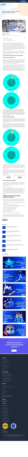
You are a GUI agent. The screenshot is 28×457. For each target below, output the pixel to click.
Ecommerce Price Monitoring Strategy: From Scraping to (15, 244)
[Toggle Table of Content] (24, 38)
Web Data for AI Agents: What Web (11, 226)
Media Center (4, 392)
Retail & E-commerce (5, 359)
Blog (17, 35)
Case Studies (4, 391)
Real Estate (4, 368)
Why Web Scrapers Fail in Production (7, 386)
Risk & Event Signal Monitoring (6, 378)
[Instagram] (18, 355)
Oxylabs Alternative (5, 408)
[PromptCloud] (3, 4)
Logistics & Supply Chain (6, 367)
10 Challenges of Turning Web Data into (12, 249)
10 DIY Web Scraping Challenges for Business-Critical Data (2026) (11, 323)
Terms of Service (11, 439)
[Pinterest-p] (15, 355)
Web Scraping (7, 9)
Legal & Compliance (5, 365)
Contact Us (14, 350)
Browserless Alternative (5, 421)
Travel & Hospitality (5, 370)
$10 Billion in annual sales (9, 49)
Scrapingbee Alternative (6, 418)
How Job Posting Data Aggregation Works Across (13, 235)
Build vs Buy (4, 385)
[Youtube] (21, 355)
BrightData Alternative (5, 405)
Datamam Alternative (5, 412)
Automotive (4, 364)
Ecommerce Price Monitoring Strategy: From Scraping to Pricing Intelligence (12, 296)
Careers (3, 389)
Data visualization (13, 65)
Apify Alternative (4, 409)
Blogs (3, 394)
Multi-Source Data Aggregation (7, 375)
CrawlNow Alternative (5, 414)
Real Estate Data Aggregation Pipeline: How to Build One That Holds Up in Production (13, 269)
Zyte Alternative (4, 406)
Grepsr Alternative (5, 411)
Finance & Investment (5, 361)
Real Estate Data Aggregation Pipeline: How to (13, 231)
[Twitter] (9, 355)
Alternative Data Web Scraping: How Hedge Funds (13, 240)
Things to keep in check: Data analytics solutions (9, 40)
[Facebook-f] (6, 355)
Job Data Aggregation (5, 381)
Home (3, 9)
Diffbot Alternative (5, 415)
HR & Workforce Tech (5, 362)
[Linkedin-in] (12, 355)
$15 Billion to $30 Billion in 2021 (20, 48)
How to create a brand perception (8, 39)
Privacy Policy (6, 439)
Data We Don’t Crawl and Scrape (19, 439)
